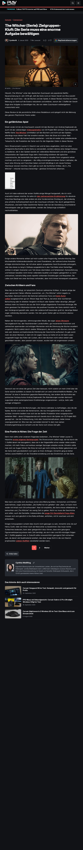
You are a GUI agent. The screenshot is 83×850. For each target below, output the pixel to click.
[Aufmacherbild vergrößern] (41, 66)
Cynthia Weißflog (23, 563)
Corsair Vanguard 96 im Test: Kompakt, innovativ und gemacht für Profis (49, 589)
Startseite (8, 20)
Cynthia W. (13, 40)
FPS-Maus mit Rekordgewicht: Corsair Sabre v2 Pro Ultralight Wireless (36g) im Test (47, 601)
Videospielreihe (34, 130)
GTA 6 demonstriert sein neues (62, 9)
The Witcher (20, 133)
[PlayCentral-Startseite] (9, 3)
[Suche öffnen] (72, 3)
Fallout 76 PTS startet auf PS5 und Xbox (31, 9)
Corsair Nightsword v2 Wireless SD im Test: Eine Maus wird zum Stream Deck (48, 612)
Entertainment (17, 20)
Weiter (47, 548)
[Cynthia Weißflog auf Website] (34, 563)
